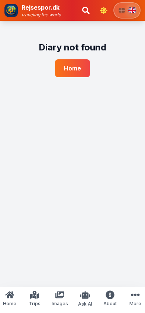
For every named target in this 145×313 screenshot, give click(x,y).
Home (72, 68)
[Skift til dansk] (127, 10)
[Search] (86, 10)
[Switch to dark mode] (104, 10)
